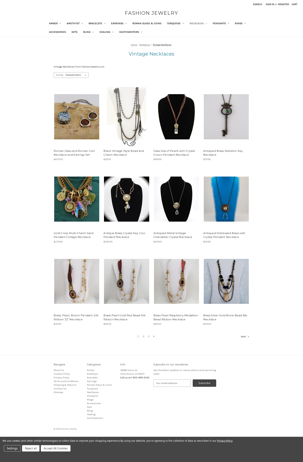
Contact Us (60, 388)
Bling (86, 31)
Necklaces (197, 23)
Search (257, 4)
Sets (75, 31)
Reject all (31, 448)
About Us (59, 370)
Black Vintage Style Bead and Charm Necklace (123, 153)
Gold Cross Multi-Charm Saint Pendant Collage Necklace (74, 235)
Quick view (76, 110)
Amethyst (73, 23)
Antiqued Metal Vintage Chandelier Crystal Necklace (172, 235)
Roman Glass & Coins (146, 23)
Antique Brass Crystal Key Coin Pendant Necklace (124, 235)
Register (283, 4)
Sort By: (60, 75)
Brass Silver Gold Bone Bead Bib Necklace (225, 317)
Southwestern (129, 31)
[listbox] (76, 75)
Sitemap (58, 392)
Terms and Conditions (66, 381)
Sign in (270, 4)
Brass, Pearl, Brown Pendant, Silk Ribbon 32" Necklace (76, 317)
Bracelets (95, 23)
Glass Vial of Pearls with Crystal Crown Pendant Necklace (174, 153)
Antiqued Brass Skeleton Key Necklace (223, 153)
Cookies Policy (62, 373)
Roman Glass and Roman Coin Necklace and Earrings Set (74, 153)
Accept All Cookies (56, 448)
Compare (75, 116)
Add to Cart (76, 123)
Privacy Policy (61, 377)
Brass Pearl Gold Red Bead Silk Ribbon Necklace (124, 317)
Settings (12, 448)
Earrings (117, 23)
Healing (104, 31)
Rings (239, 23)
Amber (53, 23)
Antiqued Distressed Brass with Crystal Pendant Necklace (224, 235)
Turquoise (174, 23)
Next (244, 336)
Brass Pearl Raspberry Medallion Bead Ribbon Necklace (175, 317)
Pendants (219, 23)
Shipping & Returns (65, 384)
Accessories (57, 31)
